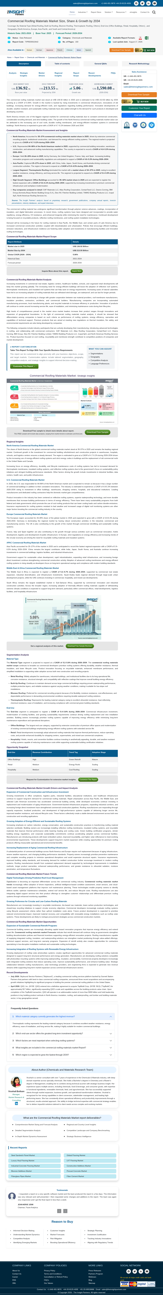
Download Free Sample (121, 50)
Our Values (48, 1283)
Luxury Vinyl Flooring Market (22, 1161)
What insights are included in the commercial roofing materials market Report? (49, 1048)
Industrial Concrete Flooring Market (25, 1166)
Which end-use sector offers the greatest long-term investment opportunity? (47, 1033)
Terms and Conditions (53, 1274)
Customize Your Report (139, 108)
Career (15, 1277)
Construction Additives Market (79, 1166)
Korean (29, 50)
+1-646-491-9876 (108, 3)
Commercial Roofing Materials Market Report (64, 57)
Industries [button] (82, 12)
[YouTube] (154, 3)
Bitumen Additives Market (21, 1171)
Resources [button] (120, 12)
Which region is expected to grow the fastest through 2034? (40, 1055)
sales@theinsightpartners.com (85, 3)
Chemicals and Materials (36, 57)
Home (72, 12)
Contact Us (144, 12)
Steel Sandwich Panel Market (23, 1155)
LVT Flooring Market (75, 1161)
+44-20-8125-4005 (123, 3)
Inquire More (76, 271)
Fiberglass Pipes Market (21, 1176)
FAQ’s (46, 1280)
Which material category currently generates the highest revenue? (43, 1016)
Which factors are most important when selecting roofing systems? (43, 1041)
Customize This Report (88, 780)
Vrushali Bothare (16, 1091)
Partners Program (96, 1274)
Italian (79, 50)
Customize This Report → (24, 366)
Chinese (69, 50)
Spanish (88, 50)
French (59, 50)
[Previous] (53, 1211)
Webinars (92, 1277)
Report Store (96, 12)
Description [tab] (24, 64)
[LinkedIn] (148, 3)
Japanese (49, 50)
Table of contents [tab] (62, 64)
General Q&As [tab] (101, 64)
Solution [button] (108, 12)
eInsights (133, 12)
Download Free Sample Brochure (80, 646)
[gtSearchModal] (154, 13)
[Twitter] (142, 3)
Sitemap (92, 1283)
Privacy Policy (49, 1271)
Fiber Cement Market (75, 1176)
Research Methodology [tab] (139, 64)
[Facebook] (136, 3)
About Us (16, 1271)
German (39, 50)
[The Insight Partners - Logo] (16, 12)
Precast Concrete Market (77, 1171)
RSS (14, 1280)
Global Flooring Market (76, 1155)
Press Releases (95, 1271)
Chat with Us (140, 115)
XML (14, 1283)
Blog (90, 1280)
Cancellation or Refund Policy (56, 1277)
